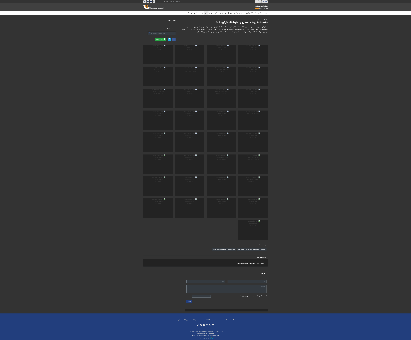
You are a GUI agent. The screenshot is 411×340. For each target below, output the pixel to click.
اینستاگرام (154, 1)
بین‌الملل (230, 13)
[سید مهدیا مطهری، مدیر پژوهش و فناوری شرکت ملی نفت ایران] (253, 164)
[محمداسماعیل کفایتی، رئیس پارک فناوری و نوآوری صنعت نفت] (253, 186)
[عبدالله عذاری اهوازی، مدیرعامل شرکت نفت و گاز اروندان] (221, 76)
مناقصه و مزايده (218, 320)
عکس (206, 13)
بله (148, 1)
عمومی (211, 13)
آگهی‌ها (190, 13)
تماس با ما (165, 2)
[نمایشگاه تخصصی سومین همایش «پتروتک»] (189, 186)
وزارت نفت (241, 249)
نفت (255, 13)
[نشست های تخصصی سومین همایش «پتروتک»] (189, 54)
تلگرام (151, 1)
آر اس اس (178, 320)
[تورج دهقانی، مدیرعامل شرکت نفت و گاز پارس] (158, 76)
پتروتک (263, 249)
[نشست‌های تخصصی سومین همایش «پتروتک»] (253, 54)
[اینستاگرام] (207, 325)
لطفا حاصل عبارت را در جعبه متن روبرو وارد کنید (253, 296)
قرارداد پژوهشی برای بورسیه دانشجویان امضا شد (250, 263)
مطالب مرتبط (261, 257)
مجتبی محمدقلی (263, 19)
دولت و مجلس (222, 13)
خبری (169, 20)
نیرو (215, 13)
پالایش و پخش (245, 13)
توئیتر (144, 1)
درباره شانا (159, 2)
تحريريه (201, 320)
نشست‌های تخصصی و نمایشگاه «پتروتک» (242, 22)
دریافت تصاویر (159, 39)
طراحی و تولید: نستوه (205, 338)
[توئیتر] (197, 325)
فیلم (202, 13)
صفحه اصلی (261, 13)
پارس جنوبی (231, 249)
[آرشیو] (213, 325)
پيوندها (186, 320)
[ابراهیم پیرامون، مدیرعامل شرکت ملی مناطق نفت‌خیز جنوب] (189, 76)
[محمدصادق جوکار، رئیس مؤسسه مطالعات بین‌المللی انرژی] (158, 98)
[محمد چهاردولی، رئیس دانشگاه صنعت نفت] (253, 120)
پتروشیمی (237, 13)
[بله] (201, 325)
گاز (252, 13)
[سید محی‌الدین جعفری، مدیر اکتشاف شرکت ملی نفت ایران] (221, 98)
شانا (254, 7)
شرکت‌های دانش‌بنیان (252, 249)
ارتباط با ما (193, 320)
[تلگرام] (204, 325)
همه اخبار (197, 13)
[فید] (210, 325)
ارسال (189, 301)
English (264, 2)
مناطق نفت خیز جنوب (219, 249)
